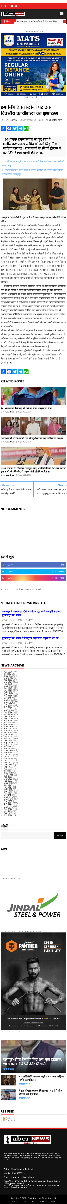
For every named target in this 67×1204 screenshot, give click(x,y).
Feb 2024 (8, 732)
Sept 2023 (8, 742)
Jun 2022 (8, 772)
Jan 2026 (8, 685)
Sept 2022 (8, 766)
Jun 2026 (8, 675)
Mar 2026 (8, 681)
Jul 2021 (7, 795)
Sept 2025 (8, 694)
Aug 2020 (8, 815)
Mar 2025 (8, 706)
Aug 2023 (8, 744)
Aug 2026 (8, 671)
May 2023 (8, 750)
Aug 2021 (8, 793)
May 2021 (8, 799)
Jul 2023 (7, 746)
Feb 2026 (8, 683)
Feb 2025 (8, 708)
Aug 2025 (8, 696)
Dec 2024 (8, 712)
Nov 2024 (8, 714)
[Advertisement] (33, 862)
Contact (15, 1201)
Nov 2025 (8, 690)
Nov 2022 (8, 762)
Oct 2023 (8, 740)
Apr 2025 (8, 704)
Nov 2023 (8, 738)
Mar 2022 (8, 778)
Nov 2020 (8, 811)
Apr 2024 (8, 728)
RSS (33, 1201)
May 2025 (8, 702)
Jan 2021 (8, 807)
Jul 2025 (7, 698)
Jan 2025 (8, 710)
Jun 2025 (8, 700)
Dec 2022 (8, 760)
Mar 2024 (8, 730)
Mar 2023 (8, 754)
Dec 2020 (8, 809)
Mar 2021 (8, 803)
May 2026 (8, 677)
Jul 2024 (7, 722)
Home (41, 1201)
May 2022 (8, 774)
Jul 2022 (7, 770)
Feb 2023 (8, 756)
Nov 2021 (8, 786)
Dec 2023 (8, 736)
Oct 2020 (8, 813)
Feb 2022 (8, 780)
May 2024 (8, 726)
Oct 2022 (8, 764)
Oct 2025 (8, 692)
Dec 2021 (8, 784)
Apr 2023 (8, 752)
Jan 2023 (8, 758)
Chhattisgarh (49, 21)
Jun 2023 (8, 748)
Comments (10, 1120)
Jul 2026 (7, 673)
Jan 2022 (8, 782)
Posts (8, 1118)
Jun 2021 (8, 797)
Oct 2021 (8, 788)
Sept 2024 (8, 718)
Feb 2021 (8, 805)
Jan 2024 (8, 734)
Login (25, 1201)
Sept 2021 (8, 791)
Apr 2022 (8, 776)
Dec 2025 (8, 688)
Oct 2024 (8, 716)
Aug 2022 (8, 768)
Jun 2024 (8, 724)
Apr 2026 (8, 679)
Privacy (52, 1201)
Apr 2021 (8, 801)
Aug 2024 (8, 720)
